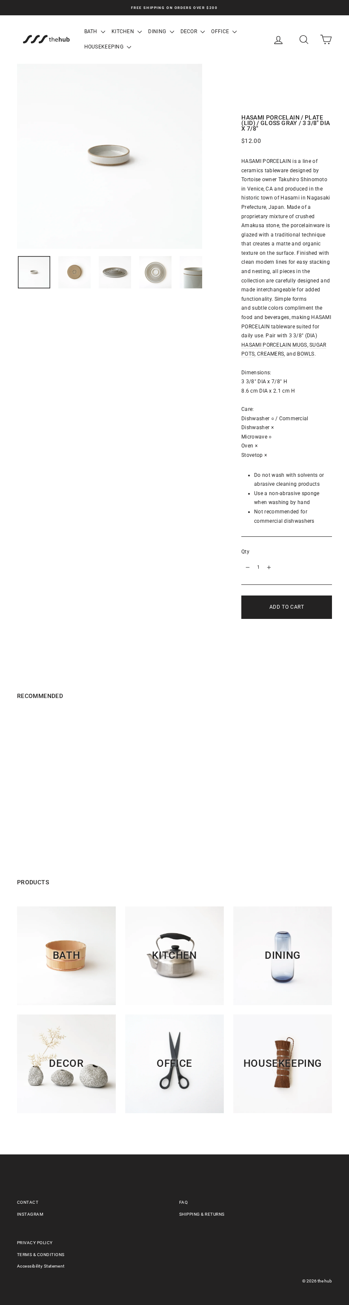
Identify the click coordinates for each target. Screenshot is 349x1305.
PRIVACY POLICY (35, 1242)
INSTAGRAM (30, 1214)
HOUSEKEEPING (104, 47)
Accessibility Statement (41, 1266)
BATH (91, 31)
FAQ (183, 1202)
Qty (245, 552)
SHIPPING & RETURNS (202, 1214)
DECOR (189, 31)
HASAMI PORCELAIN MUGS (274, 345)
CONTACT (27, 1202)
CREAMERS (270, 354)
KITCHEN (123, 31)
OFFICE (220, 31)
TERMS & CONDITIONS (41, 1254)
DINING (157, 31)
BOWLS (306, 354)
